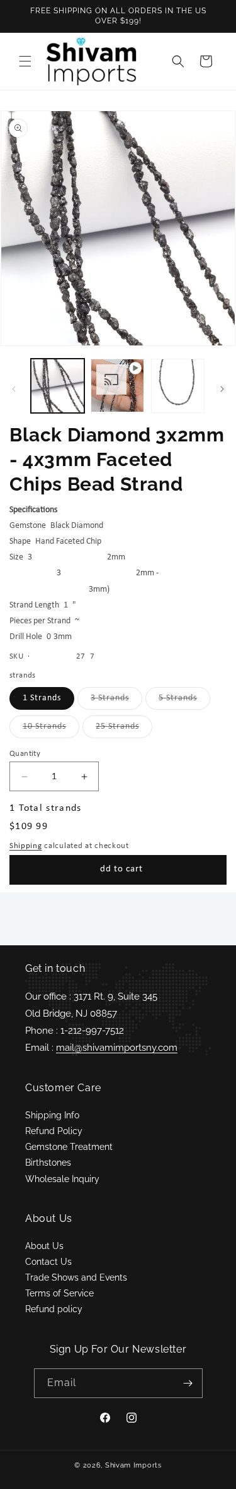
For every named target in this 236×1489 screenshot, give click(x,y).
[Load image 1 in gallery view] (57, 385)
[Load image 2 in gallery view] (178, 385)
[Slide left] (14, 389)
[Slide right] (222, 389)
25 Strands (124, 729)
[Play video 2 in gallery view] (117, 385)
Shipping (25, 846)
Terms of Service (59, 1293)
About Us (44, 1246)
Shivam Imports (133, 1465)
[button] (25, 61)
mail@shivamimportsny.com (116, 1047)
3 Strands (116, 701)
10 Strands (51, 729)
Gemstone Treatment (69, 1147)
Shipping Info (52, 1115)
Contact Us (48, 1262)
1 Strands (42, 698)
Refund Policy (53, 1131)
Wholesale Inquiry (62, 1179)
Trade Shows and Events (76, 1277)
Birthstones (48, 1162)
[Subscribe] (188, 1383)
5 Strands (184, 701)
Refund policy (53, 1309)
